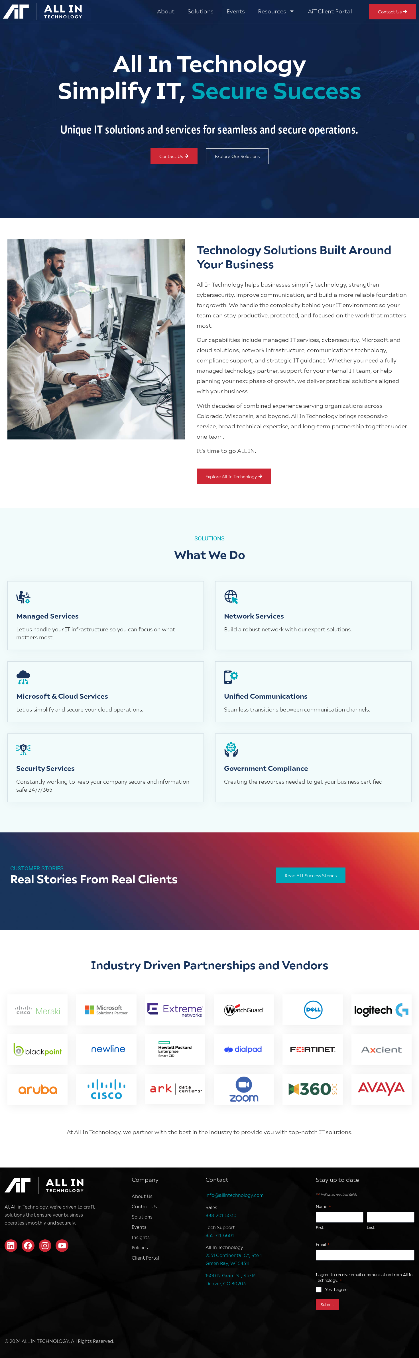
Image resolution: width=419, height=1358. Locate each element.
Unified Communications (266, 695)
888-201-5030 (221, 1215)
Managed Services (47, 615)
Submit (327, 1304)
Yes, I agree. (336, 1289)
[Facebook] (28, 1245)
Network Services (254, 615)
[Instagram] (45, 1245)
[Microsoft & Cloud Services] (23, 677)
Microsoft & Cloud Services (62, 695)
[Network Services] (231, 597)
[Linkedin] (11, 1245)
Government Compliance (266, 767)
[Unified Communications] (231, 677)
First (320, 1227)
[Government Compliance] (231, 749)
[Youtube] (62, 1245)
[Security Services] (23, 749)
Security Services (45, 767)
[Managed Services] (23, 597)
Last (371, 1227)
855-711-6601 (220, 1235)
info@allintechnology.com (235, 1195)
